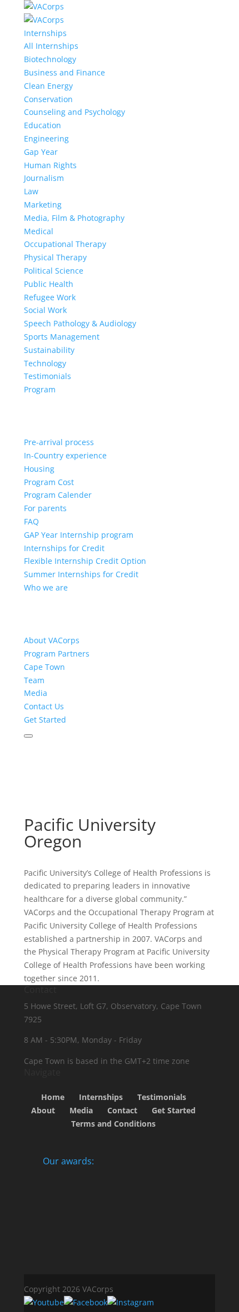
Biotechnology (50, 59)
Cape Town (44, 667)
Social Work (45, 310)
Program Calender (58, 495)
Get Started (45, 719)
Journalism (44, 178)
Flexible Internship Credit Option (85, 561)
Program (40, 389)
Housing (39, 468)
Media (35, 693)
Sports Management (61, 336)
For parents (45, 508)
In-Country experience (65, 455)
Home (52, 1097)
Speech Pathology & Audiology (80, 323)
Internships (45, 33)
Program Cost (49, 482)
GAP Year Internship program (78, 534)
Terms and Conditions (113, 1123)
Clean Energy (48, 85)
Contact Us (44, 706)
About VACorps (51, 640)
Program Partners (56, 653)
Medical (38, 231)
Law (31, 191)
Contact (122, 1110)
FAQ (31, 521)
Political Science (53, 270)
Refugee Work (50, 297)
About (43, 1110)
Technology (45, 363)
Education (42, 125)
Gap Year (41, 152)
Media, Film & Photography (74, 218)
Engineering (46, 138)
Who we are (46, 587)
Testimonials (47, 376)
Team (34, 680)
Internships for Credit (64, 548)
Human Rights (50, 165)
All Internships (51, 46)
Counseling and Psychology (74, 112)
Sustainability (49, 350)
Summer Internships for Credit (81, 574)
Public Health (48, 284)
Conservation (48, 99)
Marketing (43, 204)
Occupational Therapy (65, 244)
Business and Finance (64, 72)
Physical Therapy (55, 257)
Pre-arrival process (59, 442)
